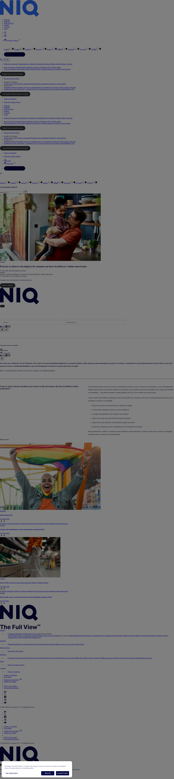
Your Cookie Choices (12, 773)
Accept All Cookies (62, 773)
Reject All (47, 773)
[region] (37, 769)
